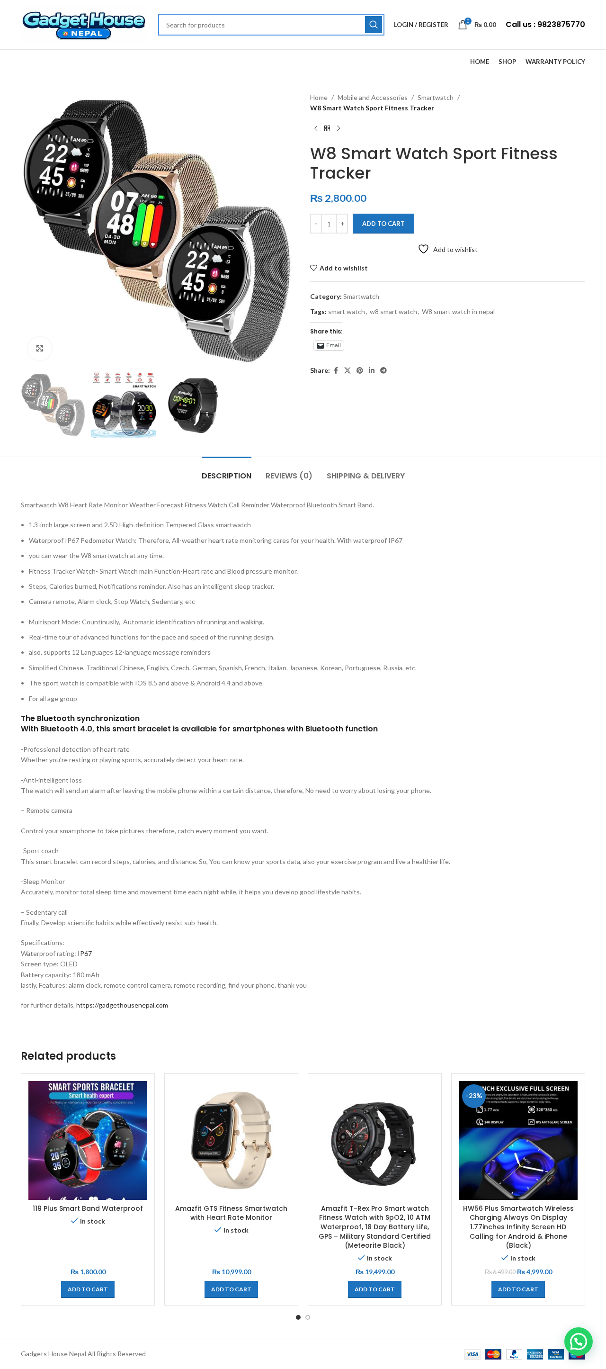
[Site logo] (85, 24)
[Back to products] (327, 129)
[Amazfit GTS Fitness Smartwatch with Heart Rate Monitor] (231, 1140)
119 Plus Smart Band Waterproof (88, 1208)
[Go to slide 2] (307, 1317)
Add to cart (383, 223)
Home (319, 97)
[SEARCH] (373, 24)
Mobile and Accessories (373, 97)
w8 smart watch (393, 311)
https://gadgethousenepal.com (122, 1005)
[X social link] (347, 370)
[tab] (226, 471)
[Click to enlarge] (40, 348)
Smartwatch (436, 97)
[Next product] (338, 129)
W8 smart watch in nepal (458, 311)
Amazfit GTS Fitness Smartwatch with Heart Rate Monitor (231, 1213)
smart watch (346, 311)
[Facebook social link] (335, 370)
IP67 (85, 953)
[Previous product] (315, 129)
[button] (88, 1289)
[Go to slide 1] (298, 1317)
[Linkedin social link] (371, 370)
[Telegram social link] (383, 370)
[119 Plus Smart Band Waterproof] (87, 1140)
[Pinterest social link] (360, 370)
